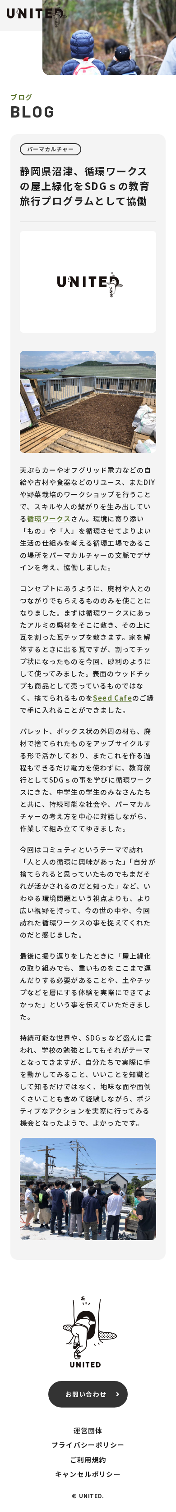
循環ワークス (49, 518)
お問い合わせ (86, 1394)
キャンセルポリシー (88, 1474)
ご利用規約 (88, 1459)
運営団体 (88, 1430)
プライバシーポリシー (88, 1444)
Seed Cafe (112, 697)
